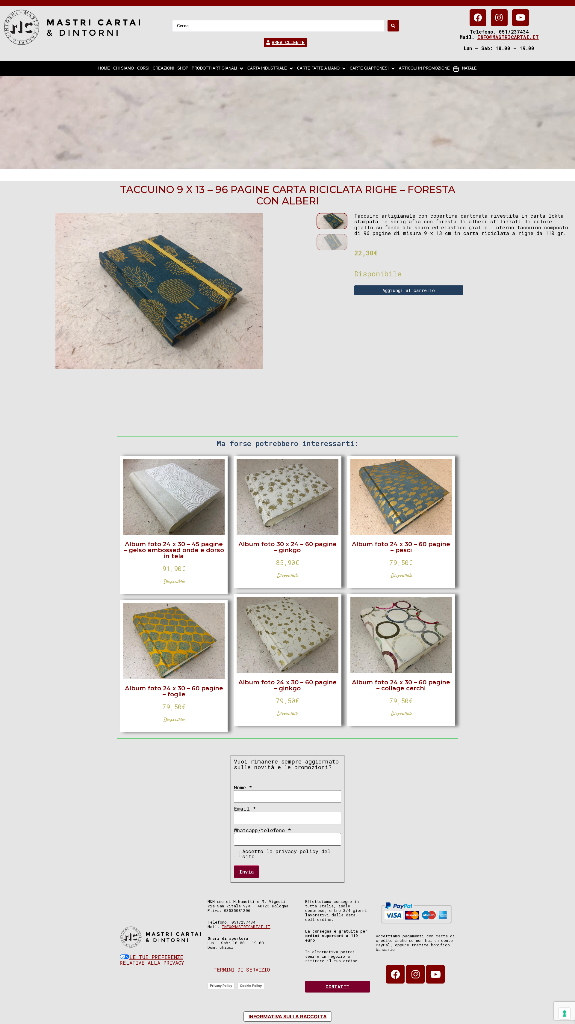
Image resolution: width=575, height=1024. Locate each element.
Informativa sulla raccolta (288, 1017)
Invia (246, 871)
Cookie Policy (251, 986)
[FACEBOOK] (478, 17)
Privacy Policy (221, 986)
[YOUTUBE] (520, 17)
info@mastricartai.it (508, 37)
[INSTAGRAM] (499, 17)
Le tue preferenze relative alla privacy (152, 960)
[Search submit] (393, 25)
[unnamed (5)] (159, 291)
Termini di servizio (242, 969)
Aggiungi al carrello (408, 290)
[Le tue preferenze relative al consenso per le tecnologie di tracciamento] (564, 1013)
